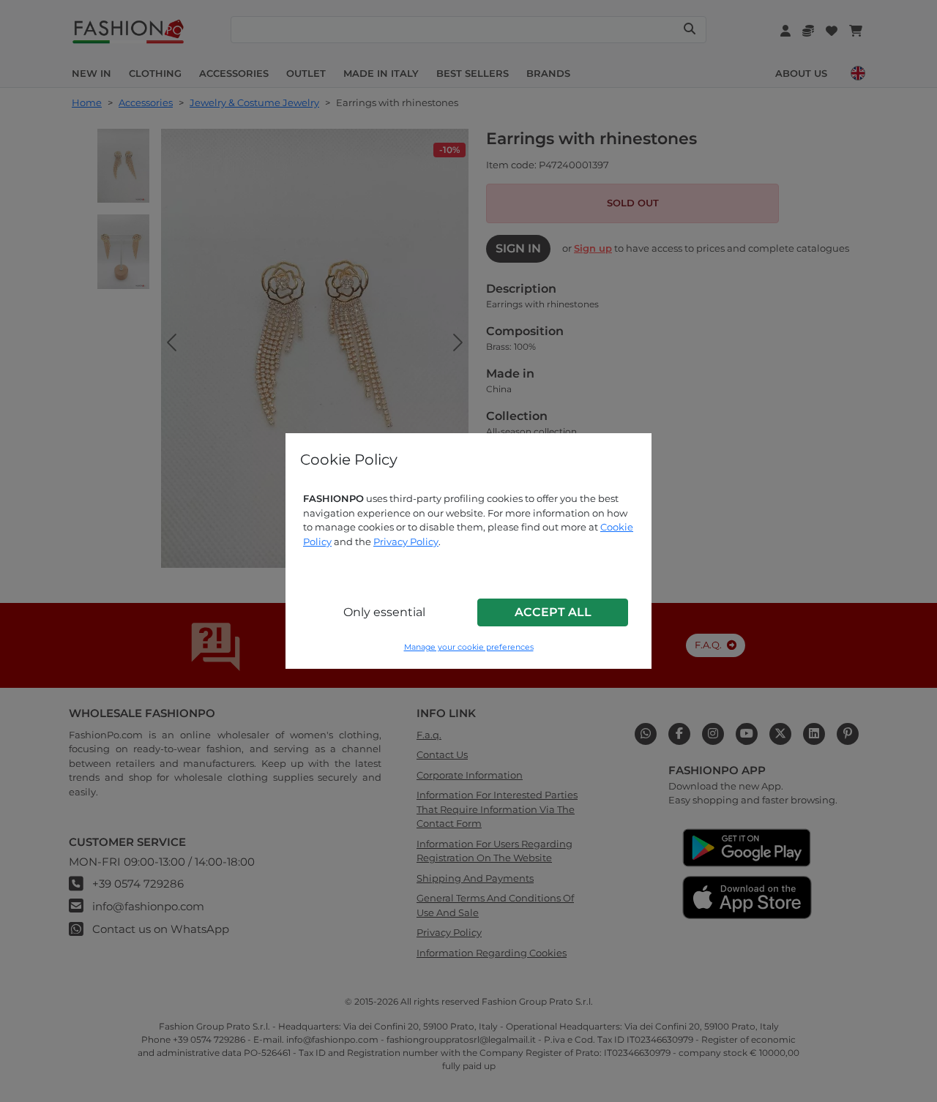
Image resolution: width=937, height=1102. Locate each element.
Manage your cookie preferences (469, 647)
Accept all (553, 612)
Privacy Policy (405, 541)
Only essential (384, 612)
